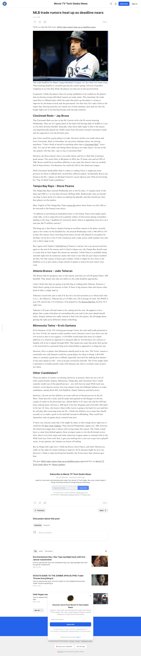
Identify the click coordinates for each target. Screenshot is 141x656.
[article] (70, 563)
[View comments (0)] (40, 22)
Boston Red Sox (88, 301)
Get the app (80, 646)
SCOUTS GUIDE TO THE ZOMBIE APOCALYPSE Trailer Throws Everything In (58, 577)
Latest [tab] (41, 551)
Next (102, 510)
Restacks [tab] (47, 525)
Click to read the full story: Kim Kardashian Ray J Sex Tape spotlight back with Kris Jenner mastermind (60, 563)
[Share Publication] (116, 4)
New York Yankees (53, 425)
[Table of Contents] (2, 328)
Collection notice (86, 641)
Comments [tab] (37, 525)
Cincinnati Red (91, 144)
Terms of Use (80, 629)
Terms (78, 641)
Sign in (134, 4)
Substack (60, 652)
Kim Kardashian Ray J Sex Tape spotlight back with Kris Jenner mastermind (59, 558)
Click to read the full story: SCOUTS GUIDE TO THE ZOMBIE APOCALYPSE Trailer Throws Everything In (59, 582)
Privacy (71, 641)
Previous (40, 510)
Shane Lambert (58, 464)
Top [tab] (35, 551)
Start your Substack (65, 646)
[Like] (35, 22)
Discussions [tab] (49, 551)
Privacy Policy (86, 631)
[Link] (30, 115)
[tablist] (42, 525)
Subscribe (124, 4)
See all (37, 610)
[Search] (111, 4)
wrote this (71, 205)
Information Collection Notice (70, 631)
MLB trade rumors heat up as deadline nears (76, 27)
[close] (90, 595)
